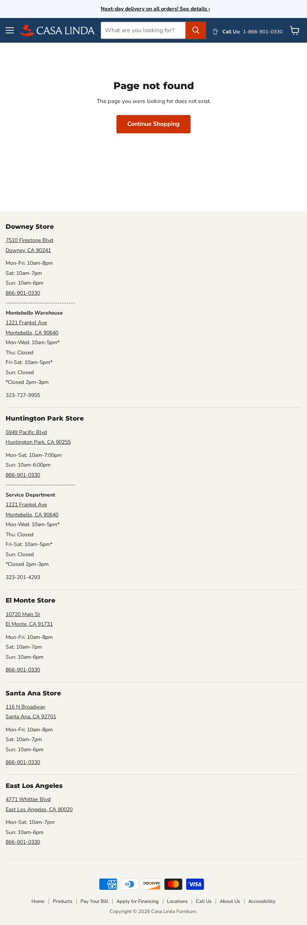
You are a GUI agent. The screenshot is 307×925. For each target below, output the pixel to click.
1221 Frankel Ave (26, 322)
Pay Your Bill (94, 901)
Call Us (204, 901)
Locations (177, 901)
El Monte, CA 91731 (29, 624)
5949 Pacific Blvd (26, 432)
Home (38, 901)
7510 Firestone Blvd (29, 240)
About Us (230, 901)
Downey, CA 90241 (28, 250)
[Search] (196, 30)
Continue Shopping (153, 124)
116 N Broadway (25, 706)
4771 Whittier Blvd (28, 799)
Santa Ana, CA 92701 (31, 716)
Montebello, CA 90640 (32, 332)
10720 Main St (23, 614)
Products (62, 901)
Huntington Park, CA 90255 (38, 442)
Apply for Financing (137, 901)
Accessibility (262, 901)
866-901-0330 (23, 293)
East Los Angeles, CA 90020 (39, 809)
